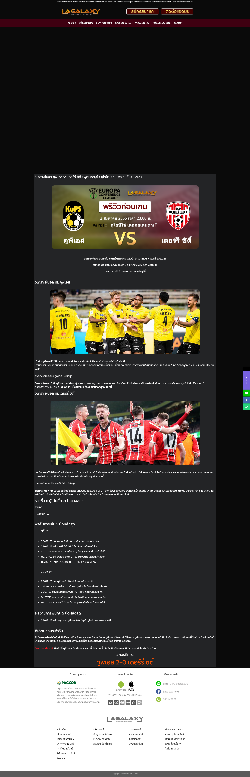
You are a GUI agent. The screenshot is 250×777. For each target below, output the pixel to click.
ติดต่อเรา (178, 23)
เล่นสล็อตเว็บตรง (174, 743)
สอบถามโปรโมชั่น (102, 743)
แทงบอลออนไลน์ (123, 23)
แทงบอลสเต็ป (136, 729)
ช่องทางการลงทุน (174, 729)
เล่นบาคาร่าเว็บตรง (175, 738)
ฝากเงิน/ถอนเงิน (101, 738)
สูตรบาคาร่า (135, 738)
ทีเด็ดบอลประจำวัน (161, 23)
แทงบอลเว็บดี (136, 743)
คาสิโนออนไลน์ (142, 23)
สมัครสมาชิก (99, 729)
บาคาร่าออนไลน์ (104, 23)
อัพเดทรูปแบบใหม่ (174, 734)
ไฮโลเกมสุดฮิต (172, 748)
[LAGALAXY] (84, 11)
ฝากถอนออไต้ (136, 734)
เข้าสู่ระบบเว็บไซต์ (102, 734)
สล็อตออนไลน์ (86, 23)
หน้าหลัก (72, 23)
